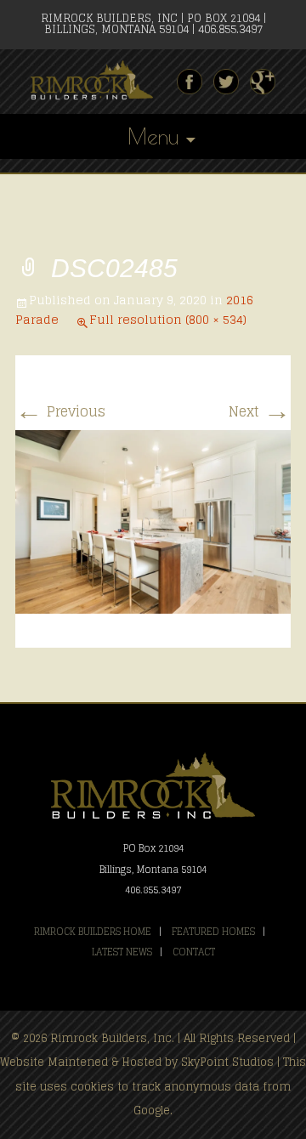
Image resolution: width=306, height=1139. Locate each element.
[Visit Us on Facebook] (189, 81)
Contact (194, 952)
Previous (60, 411)
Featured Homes (213, 931)
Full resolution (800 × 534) (167, 319)
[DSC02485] (153, 521)
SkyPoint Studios (227, 1062)
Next (260, 411)
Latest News (122, 952)
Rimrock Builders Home (92, 931)
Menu (153, 136)
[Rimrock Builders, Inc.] (98, 81)
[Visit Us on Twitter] (226, 81)
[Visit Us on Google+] (262, 81)
